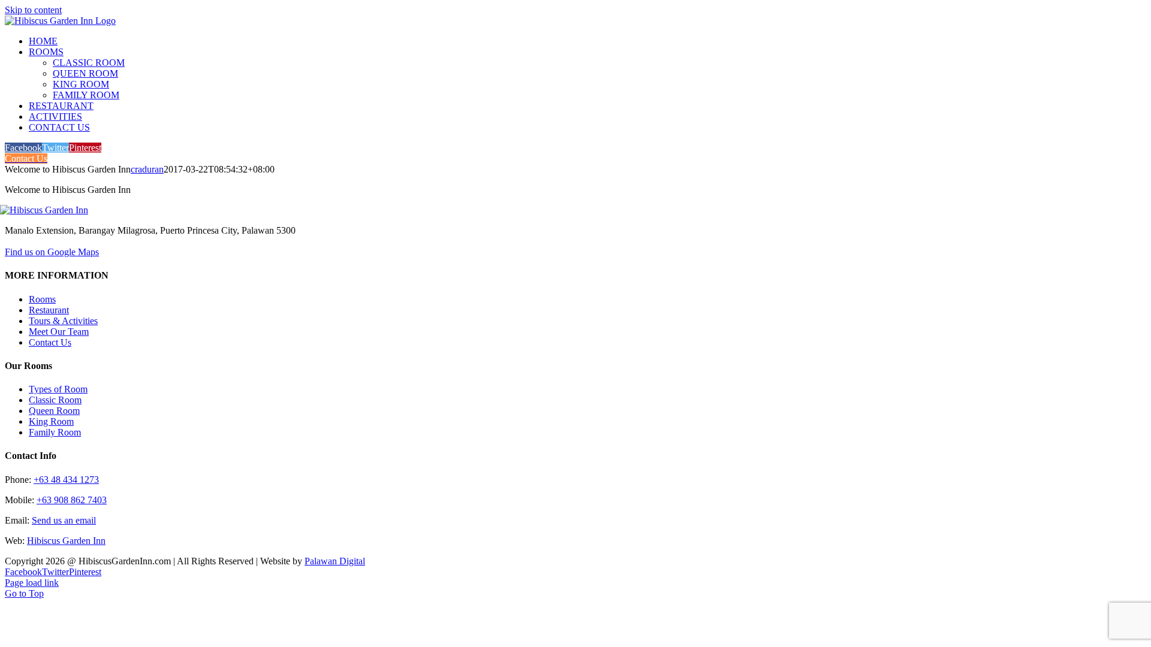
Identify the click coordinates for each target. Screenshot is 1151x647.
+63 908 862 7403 (72, 500)
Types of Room (58, 389)
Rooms (42, 299)
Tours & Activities (63, 321)
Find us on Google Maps (52, 252)
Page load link (32, 583)
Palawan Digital (335, 561)
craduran (147, 169)
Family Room (55, 432)
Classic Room (55, 400)
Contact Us (50, 342)
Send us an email (64, 520)
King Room (51, 421)
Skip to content (33, 10)
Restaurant (49, 310)
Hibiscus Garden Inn (66, 541)
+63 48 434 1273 (66, 479)
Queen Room (54, 411)
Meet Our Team (59, 331)
